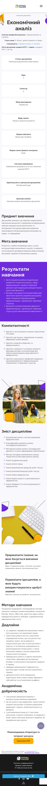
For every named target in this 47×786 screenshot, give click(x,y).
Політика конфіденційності (23, 763)
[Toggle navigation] (41, 6)
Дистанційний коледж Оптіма (13, 751)
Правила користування (23, 765)
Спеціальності (31, 751)
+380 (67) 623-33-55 (24, 768)
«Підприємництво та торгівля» (29, 44)
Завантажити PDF (23, 741)
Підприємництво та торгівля (12, 753)
